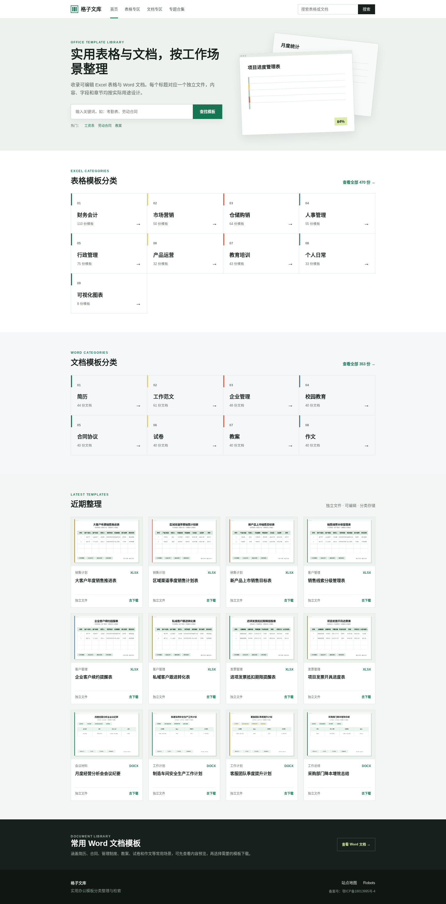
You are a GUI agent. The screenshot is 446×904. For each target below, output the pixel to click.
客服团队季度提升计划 (251, 773)
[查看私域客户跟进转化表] (184, 638)
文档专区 (154, 9)
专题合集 (177, 9)
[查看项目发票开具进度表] (339, 638)
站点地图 (349, 883)
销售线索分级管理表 (326, 580)
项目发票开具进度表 (326, 677)
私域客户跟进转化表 (171, 677)
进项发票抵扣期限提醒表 (253, 677)
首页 (114, 9)
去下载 (133, 600)
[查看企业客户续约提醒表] (106, 638)
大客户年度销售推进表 (95, 580)
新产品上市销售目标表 (251, 580)
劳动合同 (105, 125)
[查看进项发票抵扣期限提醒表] (262, 638)
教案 (118, 125)
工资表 (89, 125)
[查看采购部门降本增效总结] (339, 734)
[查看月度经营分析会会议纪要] (106, 734)
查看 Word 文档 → (356, 844)
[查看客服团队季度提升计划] (262, 734)
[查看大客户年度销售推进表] (106, 541)
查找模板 (207, 111)
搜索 (366, 9)
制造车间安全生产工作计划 (177, 773)
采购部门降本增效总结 (328, 773)
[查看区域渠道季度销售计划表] (184, 541)
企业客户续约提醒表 (93, 677)
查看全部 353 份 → (359, 364)
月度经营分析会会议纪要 (98, 773)
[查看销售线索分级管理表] (339, 541)
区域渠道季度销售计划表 (175, 580)
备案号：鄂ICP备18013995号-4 (352, 891)
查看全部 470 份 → (359, 182)
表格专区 (132, 9)
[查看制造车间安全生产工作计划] (184, 734)
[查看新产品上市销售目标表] (262, 541)
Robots (369, 883)
